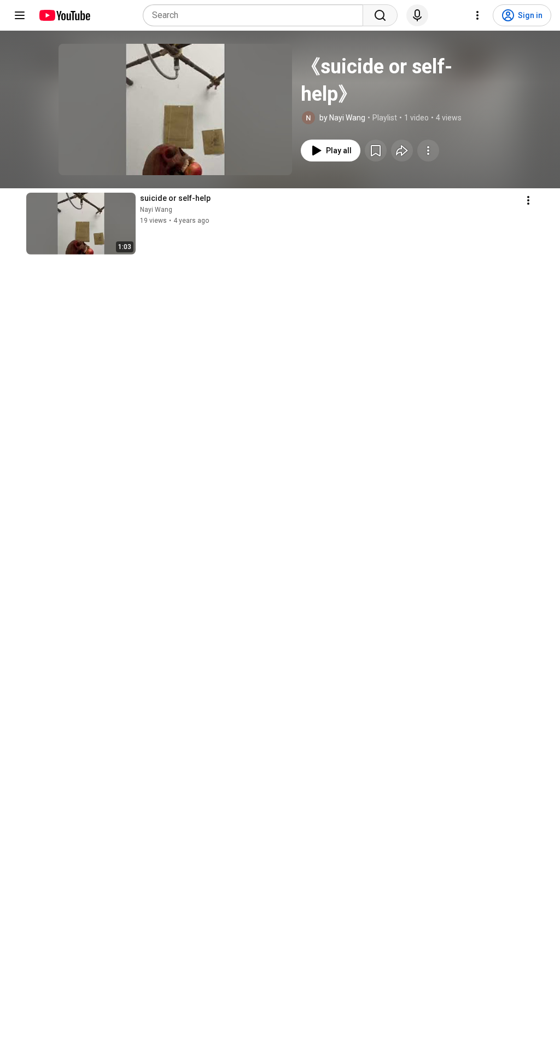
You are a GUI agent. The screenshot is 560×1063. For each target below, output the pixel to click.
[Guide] (19, 15)
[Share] (402, 150)
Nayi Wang (156, 209)
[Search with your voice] (417, 15)
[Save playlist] (376, 150)
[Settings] (477, 15)
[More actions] (428, 150)
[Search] (380, 15)
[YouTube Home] (64, 15)
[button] (175, 109)
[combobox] (256, 15)
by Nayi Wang (342, 117)
